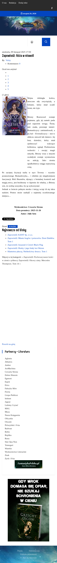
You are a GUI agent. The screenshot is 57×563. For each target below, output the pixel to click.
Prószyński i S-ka (12, 425)
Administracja (34, 551)
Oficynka (9, 418)
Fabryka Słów (11, 388)
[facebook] (51, 8)
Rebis (7, 432)
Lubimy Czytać (11, 405)
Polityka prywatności (28, 554)
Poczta (20, 551)
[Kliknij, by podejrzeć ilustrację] (14, 115)
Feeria (7, 392)
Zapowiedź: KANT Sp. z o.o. (20, 235)
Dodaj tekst (23, 3)
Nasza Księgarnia (12, 415)
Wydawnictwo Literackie (15, 452)
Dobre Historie (11, 375)
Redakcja (12, 3)
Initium (8, 398)
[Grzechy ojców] (28, 510)
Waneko (8, 448)
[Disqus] (28, 303)
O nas (4, 3)
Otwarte (8, 422)
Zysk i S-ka (10, 458)
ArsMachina (10, 368)
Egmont (8, 378)
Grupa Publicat (11, 395)
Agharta (8, 358)
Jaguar (8, 402)
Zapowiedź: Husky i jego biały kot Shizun (26, 248)
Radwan (8, 428)
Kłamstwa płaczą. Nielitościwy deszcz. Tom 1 (27, 251)
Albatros (8, 362)
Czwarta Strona (11, 372)
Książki (12, 226)
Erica (7, 385)
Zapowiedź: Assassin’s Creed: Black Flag (25, 245)
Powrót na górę (8, 344)
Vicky (8, 60)
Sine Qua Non (11, 442)
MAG (7, 408)
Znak (7, 455)
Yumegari (9, 445)
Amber (8, 365)
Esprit (7, 382)
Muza (7, 412)
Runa (7, 438)
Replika (8, 435)
